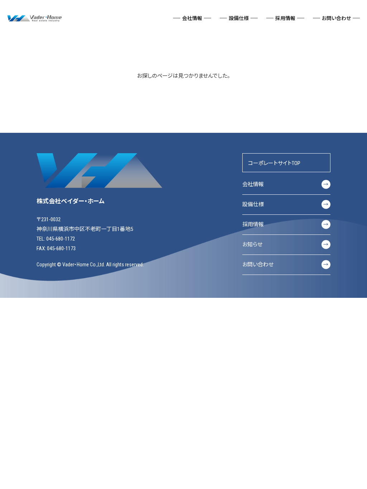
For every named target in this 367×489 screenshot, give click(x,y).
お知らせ (285, 244)
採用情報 (285, 224)
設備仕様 (285, 204)
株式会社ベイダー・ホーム (35, 18)
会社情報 (285, 184)
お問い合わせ (285, 264)
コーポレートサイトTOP (274, 163)
